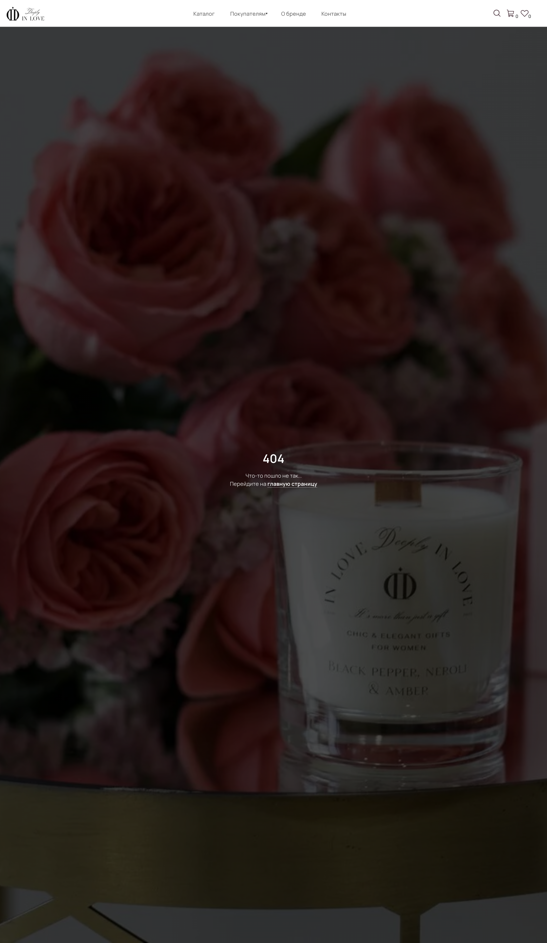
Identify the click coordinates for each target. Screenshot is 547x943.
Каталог (204, 13)
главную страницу (292, 483)
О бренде (293, 13)
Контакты (333, 13)
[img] (26, 14)
